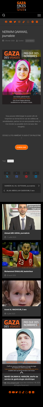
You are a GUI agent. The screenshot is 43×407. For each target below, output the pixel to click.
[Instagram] (19, 22)
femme (10, 161)
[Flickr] (37, 22)
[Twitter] (15, 22)
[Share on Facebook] (17, 174)
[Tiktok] (24, 22)
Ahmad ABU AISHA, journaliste (17, 233)
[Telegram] (32, 22)
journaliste (30, 41)
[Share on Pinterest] (26, 174)
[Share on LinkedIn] (36, 174)
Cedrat (20, 41)
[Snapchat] (28, 22)
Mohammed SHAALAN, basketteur (18, 271)
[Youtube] (10, 22)
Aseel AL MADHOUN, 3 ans (15, 310)
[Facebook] (6, 22)
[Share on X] (7, 174)
